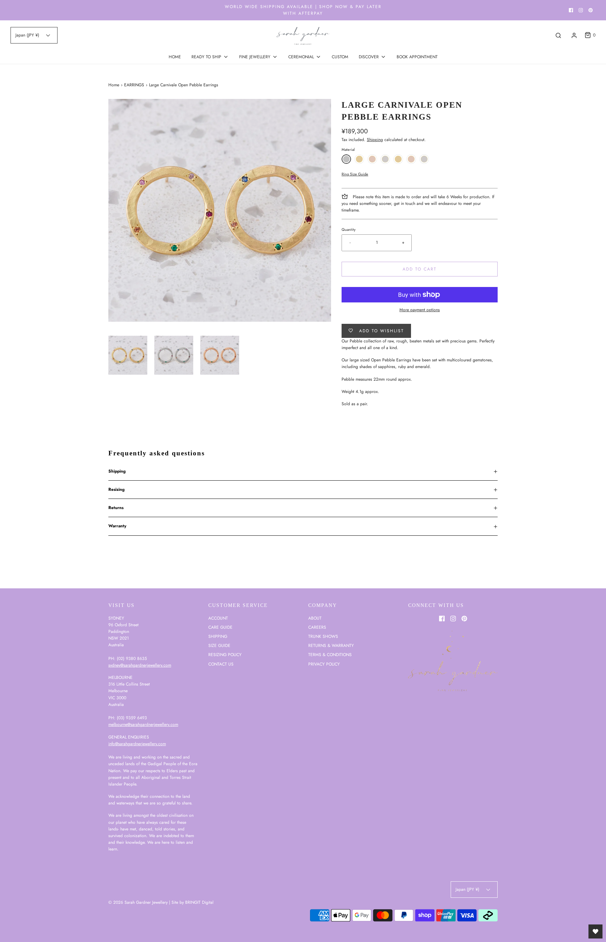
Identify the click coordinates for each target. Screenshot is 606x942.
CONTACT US (221, 664)
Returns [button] (115, 508)
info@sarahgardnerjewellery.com (137, 744)
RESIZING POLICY (225, 655)
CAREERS (317, 627)
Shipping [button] (117, 471)
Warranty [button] (117, 526)
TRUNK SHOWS (323, 636)
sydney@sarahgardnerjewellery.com (139, 665)
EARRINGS (134, 85)
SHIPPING (217, 636)
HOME (175, 57)
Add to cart (420, 269)
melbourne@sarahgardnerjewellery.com (143, 724)
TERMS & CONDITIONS (330, 655)
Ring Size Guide (355, 174)
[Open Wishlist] (595, 931)
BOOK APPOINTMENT (417, 57)
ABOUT (315, 618)
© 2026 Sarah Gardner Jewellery (138, 902)
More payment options (419, 310)
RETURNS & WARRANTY (331, 645)
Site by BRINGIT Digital (192, 902)
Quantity (349, 229)
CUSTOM (340, 57)
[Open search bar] (558, 35)
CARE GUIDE (220, 627)
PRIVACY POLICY (324, 664)
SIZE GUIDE (219, 645)
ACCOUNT (218, 618)
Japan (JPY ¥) (28, 35)
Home (113, 85)
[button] (127, 355)
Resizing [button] (116, 489)
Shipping (375, 139)
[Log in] (574, 35)
